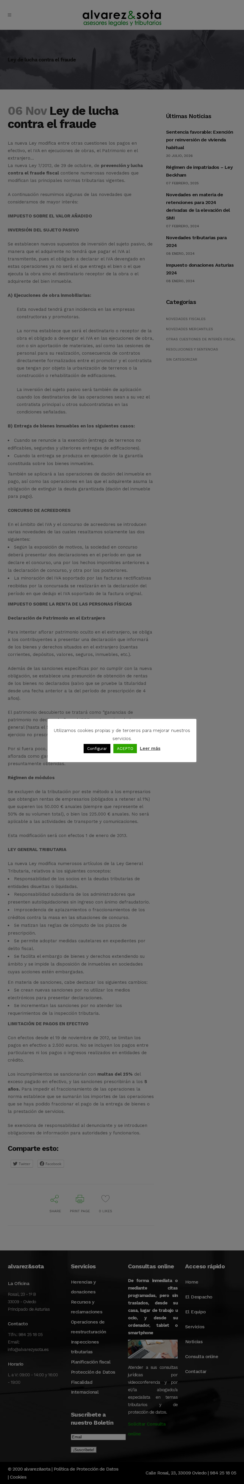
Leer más (150, 748)
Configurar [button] (97, 748)
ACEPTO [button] (125, 748)
